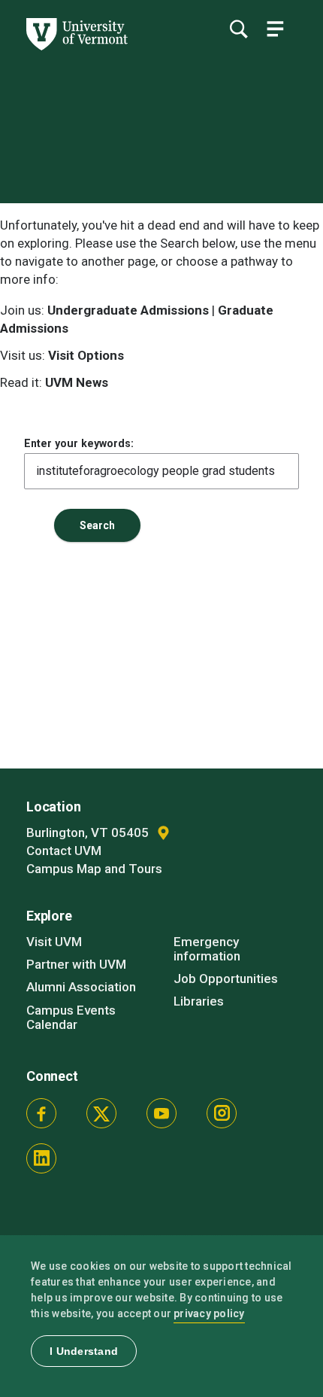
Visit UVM (54, 941)
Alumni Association (81, 986)
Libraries (199, 1001)
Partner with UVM (76, 964)
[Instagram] (222, 1113)
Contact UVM (63, 850)
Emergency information (207, 948)
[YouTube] (161, 1113)
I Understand (84, 1351)
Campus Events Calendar (71, 1017)
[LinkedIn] (41, 1158)
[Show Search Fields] (238, 29)
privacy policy (209, 1313)
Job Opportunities (226, 978)
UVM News (76, 382)
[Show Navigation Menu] (275, 29)
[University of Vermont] (76, 47)
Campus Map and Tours (94, 868)
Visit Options (86, 355)
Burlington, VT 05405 (89, 832)
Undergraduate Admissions (128, 310)
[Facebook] (41, 1113)
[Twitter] (101, 1113)
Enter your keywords (77, 443)
